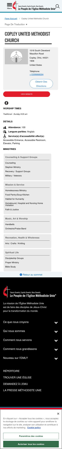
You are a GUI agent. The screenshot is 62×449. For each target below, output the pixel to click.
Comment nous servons (17, 340)
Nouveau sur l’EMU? (15, 358)
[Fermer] (58, 413)
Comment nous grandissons (20, 349)
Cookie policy (34, 427)
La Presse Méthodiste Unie (22, 390)
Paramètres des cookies (31, 436)
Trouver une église (17, 377)
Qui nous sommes (14, 331)
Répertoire (11, 371)
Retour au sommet (32, 274)
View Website (26, 94)
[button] (58, 6)
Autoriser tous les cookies (31, 444)
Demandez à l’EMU (15, 384)
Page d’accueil (11, 18)
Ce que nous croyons (16, 322)
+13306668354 (36, 74)
